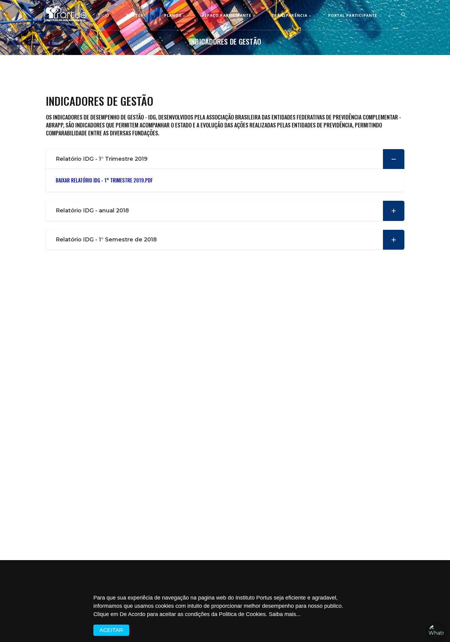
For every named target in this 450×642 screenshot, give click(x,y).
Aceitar (111, 630)
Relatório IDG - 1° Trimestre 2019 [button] (102, 159)
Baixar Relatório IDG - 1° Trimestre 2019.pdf (104, 180)
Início (102, 15)
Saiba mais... (284, 614)
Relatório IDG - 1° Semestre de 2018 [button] (106, 239)
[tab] (225, 159)
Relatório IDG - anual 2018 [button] (92, 210)
